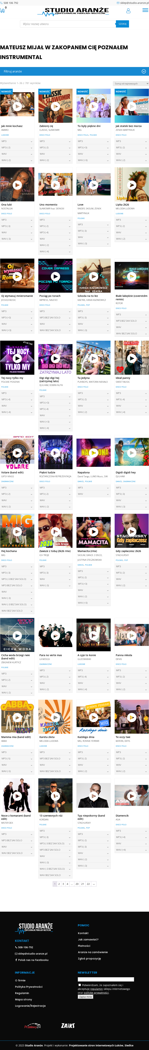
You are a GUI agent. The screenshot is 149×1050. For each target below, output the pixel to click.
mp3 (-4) (44, 232)
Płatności (84, 946)
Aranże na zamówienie (93, 952)
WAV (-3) (6, 238)
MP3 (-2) (6, 147)
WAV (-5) (6, 771)
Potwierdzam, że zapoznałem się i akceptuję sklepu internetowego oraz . (104, 988)
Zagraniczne (7, 481)
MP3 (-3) (6, 226)
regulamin (96, 989)
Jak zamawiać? (88, 939)
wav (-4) (44, 251)
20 (77, 884)
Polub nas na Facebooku (33, 960)
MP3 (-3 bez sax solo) (14, 579)
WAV (4, 153)
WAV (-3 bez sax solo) (14, 604)
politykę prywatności (96, 992)
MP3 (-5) (6, 758)
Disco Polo (44, 135)
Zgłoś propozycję (89, 958)
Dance (81, 481)
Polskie (93, 135)
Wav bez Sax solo (50, 330)
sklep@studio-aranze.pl (134, 3)
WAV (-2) (6, 160)
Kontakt (83, 933)
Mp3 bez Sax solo (50, 317)
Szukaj (122, 23)
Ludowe (5, 135)
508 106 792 (11, 3)
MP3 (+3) (82, 147)
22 (88, 884)
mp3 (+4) (120, 837)
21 (82, 884)
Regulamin (22, 993)
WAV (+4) (121, 849)
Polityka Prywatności (28, 987)
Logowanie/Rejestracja (30, 1006)
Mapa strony (23, 999)
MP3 (4, 141)
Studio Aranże (34, 1045)
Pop (88, 305)
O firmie (20, 980)
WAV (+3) (83, 160)
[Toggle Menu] (145, 10)
